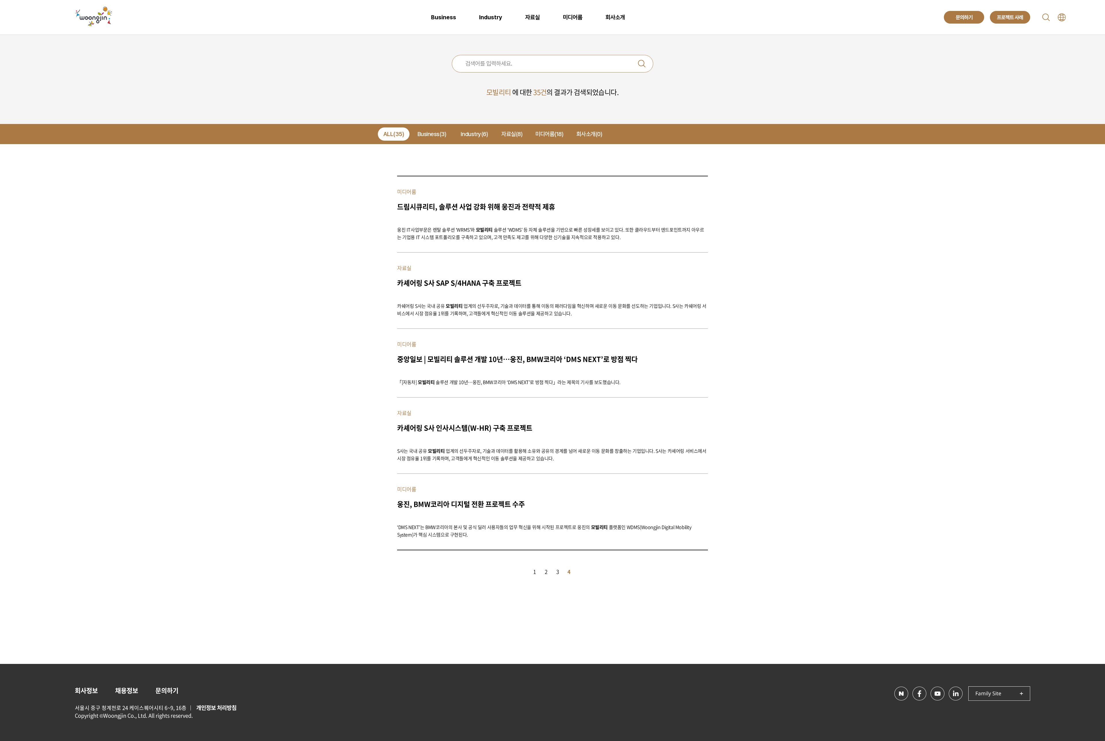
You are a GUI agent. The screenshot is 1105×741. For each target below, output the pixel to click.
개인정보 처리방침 (216, 708)
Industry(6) (474, 134)
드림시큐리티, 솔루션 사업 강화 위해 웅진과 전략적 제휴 (476, 206)
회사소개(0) (589, 134)
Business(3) (432, 134)
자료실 (532, 17)
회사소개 (615, 17)
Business (443, 17)
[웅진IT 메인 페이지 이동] (93, 17)
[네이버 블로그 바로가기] (901, 693)
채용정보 (126, 690)
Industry (490, 17)
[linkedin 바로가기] (956, 693)
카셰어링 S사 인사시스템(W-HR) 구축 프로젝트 (464, 428)
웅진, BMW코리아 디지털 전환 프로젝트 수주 (461, 504)
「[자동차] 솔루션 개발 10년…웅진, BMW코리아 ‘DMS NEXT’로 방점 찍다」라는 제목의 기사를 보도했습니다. (508, 382)
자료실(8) (512, 134)
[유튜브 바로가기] (937, 693)
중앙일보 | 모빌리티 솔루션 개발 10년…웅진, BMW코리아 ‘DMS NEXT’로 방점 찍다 (517, 359)
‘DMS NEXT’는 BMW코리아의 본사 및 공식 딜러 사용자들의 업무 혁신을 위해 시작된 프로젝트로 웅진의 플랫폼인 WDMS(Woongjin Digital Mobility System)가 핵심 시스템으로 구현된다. (544, 531)
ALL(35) (393, 134)
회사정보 (86, 690)
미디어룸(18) (549, 134)
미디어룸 (572, 17)
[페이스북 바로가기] (919, 693)
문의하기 (166, 690)
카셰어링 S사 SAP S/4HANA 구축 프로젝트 (459, 283)
